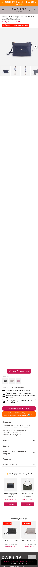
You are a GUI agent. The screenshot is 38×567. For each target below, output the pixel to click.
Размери (6, 441)
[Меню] (3, 10)
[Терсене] (30, 10)
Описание (7, 422)
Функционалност (10, 464)
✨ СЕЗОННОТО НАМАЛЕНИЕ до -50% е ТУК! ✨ (19, 3)
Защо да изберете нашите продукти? (14, 453)
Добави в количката (19, 408)
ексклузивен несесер (21, 393)
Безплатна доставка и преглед (18, 390)
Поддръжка (7, 459)
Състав (6, 446)
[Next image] (35, 46)
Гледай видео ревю (20, 371)
